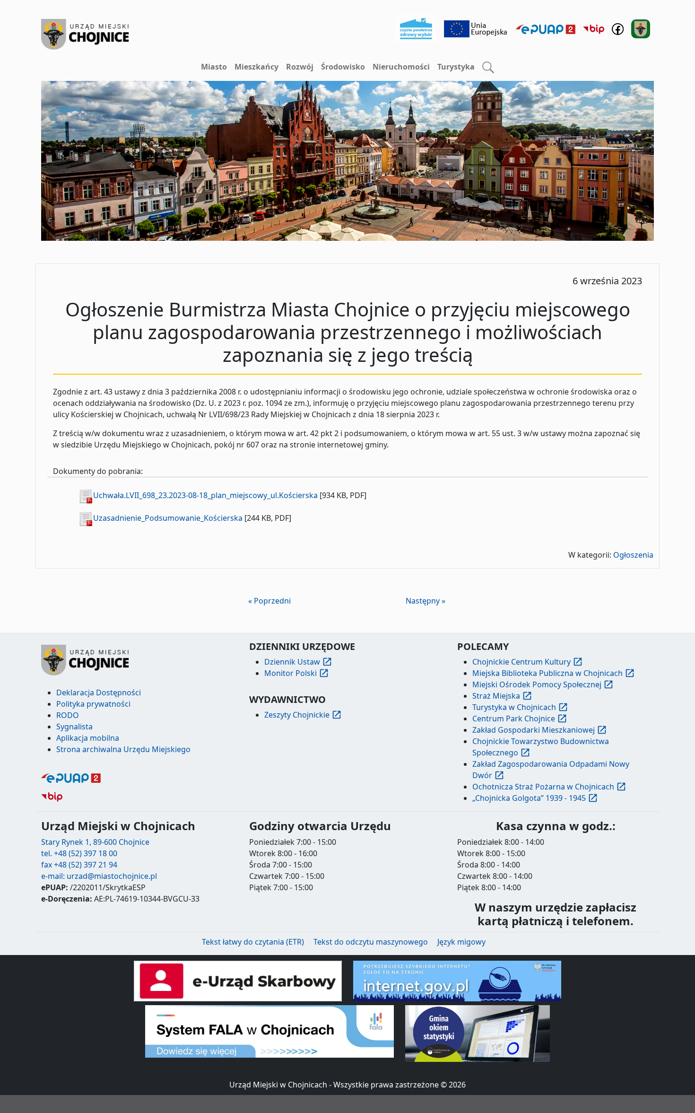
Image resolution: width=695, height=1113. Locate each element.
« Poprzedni (269, 601)
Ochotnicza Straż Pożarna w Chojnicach (543, 786)
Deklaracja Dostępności (98, 692)
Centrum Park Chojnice (513, 718)
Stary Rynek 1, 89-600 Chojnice (95, 842)
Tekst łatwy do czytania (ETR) (253, 942)
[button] (488, 67)
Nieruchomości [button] (401, 66)
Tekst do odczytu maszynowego (370, 942)
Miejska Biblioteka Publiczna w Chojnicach (547, 673)
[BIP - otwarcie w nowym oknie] (593, 29)
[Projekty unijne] (476, 28)
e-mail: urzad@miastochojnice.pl (99, 876)
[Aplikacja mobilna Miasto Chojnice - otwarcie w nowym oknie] (640, 28)
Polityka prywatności (93, 704)
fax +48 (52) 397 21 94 (79, 864)
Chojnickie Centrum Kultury (521, 662)
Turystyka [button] (456, 66)
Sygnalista (74, 726)
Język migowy (461, 942)
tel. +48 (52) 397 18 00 (79, 853)
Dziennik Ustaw (292, 662)
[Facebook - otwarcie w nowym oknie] (618, 28)
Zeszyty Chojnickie (297, 715)
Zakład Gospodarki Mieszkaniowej (533, 730)
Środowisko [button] (343, 66)
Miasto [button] (214, 66)
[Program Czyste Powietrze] (416, 28)
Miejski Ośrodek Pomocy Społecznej (536, 684)
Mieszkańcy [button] (256, 66)
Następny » (425, 601)
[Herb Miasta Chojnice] (85, 34)
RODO (67, 715)
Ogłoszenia (633, 555)
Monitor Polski (290, 673)
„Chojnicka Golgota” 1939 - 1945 (529, 798)
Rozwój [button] (299, 66)
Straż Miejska (496, 696)
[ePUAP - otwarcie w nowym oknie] (545, 29)
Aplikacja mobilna (87, 738)
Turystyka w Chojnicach (514, 707)
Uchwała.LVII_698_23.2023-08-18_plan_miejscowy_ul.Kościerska (205, 495)
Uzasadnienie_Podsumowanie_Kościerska (168, 518)
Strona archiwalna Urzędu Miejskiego (123, 749)
